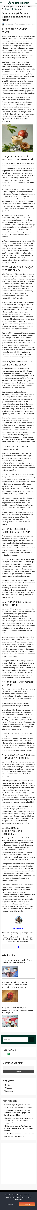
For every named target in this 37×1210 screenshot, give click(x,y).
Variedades (8, 1091)
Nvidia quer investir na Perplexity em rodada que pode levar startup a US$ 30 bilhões (19, 1128)
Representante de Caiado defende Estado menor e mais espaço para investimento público (17, 1112)
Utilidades (8, 1088)
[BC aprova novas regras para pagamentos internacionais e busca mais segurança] (10, 1021)
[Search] (31, 1039)
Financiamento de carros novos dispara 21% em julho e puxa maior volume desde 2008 (18, 1120)
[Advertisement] (18, 1163)
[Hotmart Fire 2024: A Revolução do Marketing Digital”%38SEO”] (10, 971)
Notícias (7, 1085)
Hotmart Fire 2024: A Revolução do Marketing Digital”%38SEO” (16, 961)
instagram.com (8, 1054)
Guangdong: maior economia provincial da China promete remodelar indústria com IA (14, 984)
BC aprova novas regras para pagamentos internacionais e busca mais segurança (17, 1010)
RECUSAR (10, 1204)
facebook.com (4, 1054)
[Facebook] (18, 947)
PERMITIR (27, 1204)
